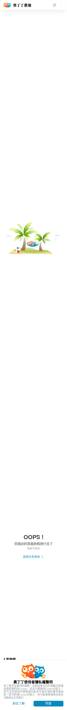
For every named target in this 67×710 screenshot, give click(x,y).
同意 (48, 703)
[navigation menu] (61, 5)
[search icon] (54, 5)
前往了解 (19, 703)
